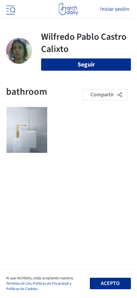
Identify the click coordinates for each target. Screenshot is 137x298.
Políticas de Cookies (21, 289)
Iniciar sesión (114, 9)
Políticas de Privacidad (51, 283)
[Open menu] (10, 9)
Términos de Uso (18, 283)
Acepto (110, 283)
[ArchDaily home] (68, 9)
